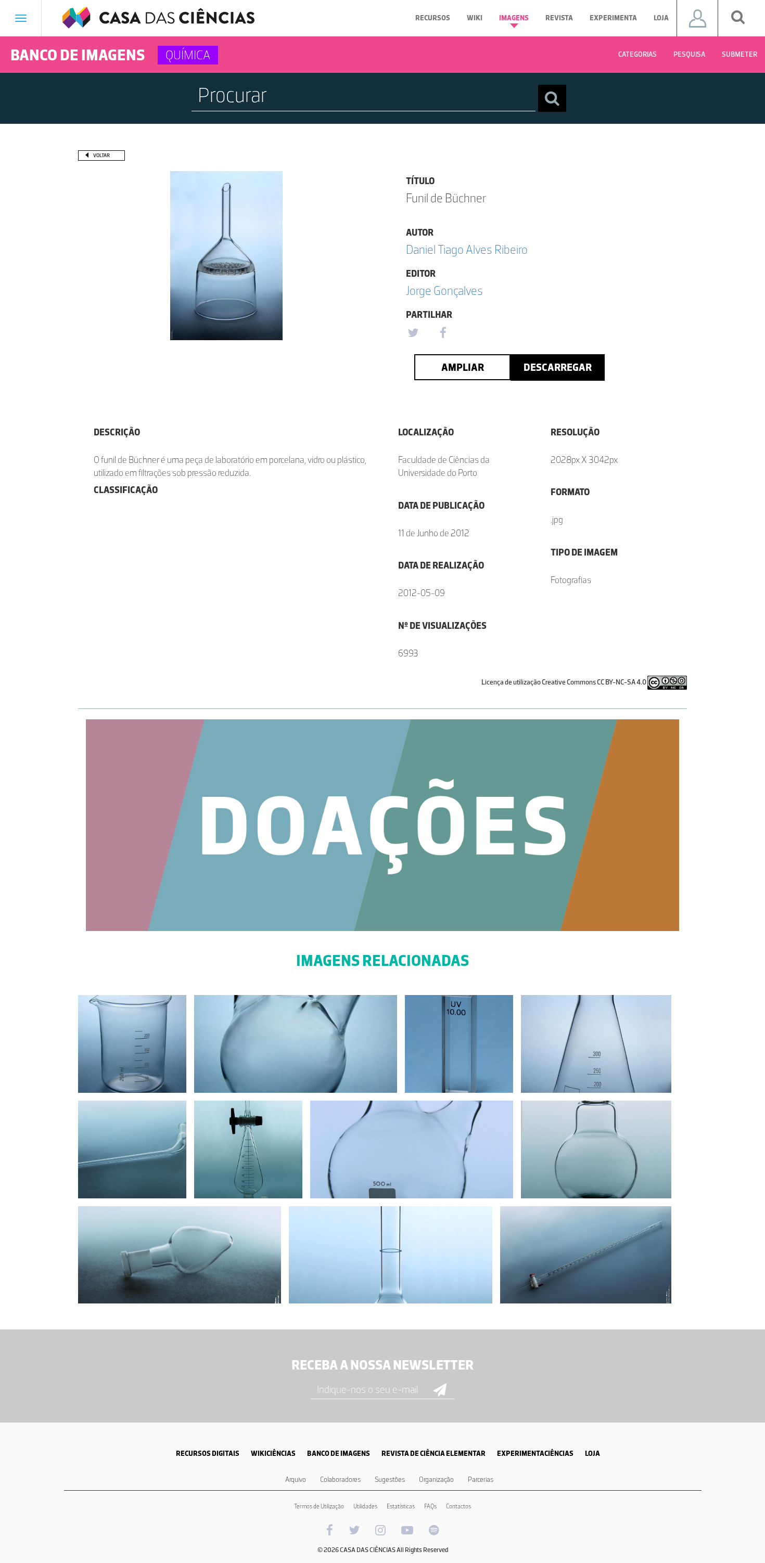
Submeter (739, 54)
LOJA (592, 1453)
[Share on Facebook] (442, 333)
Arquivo (295, 1479)
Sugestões (390, 1479)
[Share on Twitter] (412, 333)
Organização (436, 1479)
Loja (661, 18)
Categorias (637, 54)
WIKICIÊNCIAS (273, 1453)
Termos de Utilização (319, 1506)
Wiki (474, 18)
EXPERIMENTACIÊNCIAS (535, 1453)
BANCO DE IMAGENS (338, 1453)
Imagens (514, 18)
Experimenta (613, 18)
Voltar (101, 155)
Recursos (432, 18)
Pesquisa (689, 54)
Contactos (458, 1506)
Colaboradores (340, 1479)
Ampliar (462, 367)
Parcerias (480, 1479)
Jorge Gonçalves (444, 290)
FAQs (430, 1506)
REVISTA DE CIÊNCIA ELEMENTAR (433, 1453)
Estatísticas (401, 1506)
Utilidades (365, 1506)
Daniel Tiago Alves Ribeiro (467, 249)
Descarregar (558, 367)
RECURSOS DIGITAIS (207, 1453)
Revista (559, 18)
